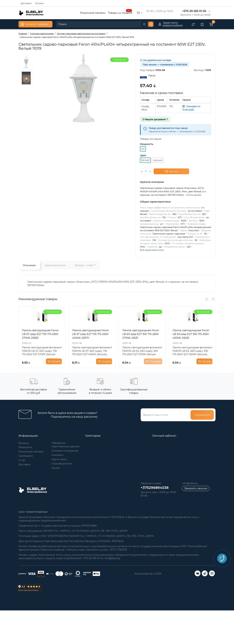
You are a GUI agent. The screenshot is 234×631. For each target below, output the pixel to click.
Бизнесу (24, 443)
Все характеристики (152, 250)
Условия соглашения (65, 450)
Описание (29, 265)
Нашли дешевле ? (156, 119)
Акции (56, 467)
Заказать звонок (195, 488)
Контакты (57, 455)
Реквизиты (25, 447)
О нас (22, 460)
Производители (62, 463)
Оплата (39, 3)
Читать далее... (194, 194)
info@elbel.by (190, 483)
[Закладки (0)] (202, 24)
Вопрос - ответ (85, 265)
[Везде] (144, 24)
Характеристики (55, 265)
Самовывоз (26, 455)
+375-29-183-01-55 (194, 11)
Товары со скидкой (120, 12)
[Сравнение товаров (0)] (193, 24)
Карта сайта (59, 459)
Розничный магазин (92, 12)
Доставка (26, 3)
